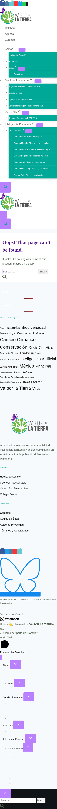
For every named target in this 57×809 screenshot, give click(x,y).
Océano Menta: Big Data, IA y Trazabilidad (32, 169)
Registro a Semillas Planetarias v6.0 (24, 87)
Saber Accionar (6, 373)
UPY (40, 382)
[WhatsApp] (24, 4)
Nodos (11, 683)
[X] (20, 4)
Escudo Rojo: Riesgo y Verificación (29, 175)
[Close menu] (1, 657)
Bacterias (13, 327)
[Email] (27, 4)
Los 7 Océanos (15, 748)
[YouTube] (16, 4)
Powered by (12, 652)
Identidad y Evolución (18, 55)
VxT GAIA (8, 725)
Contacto (10, 39)
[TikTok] (11, 4)
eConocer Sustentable (13, 482)
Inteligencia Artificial (38, 359)
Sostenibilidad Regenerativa (10, 382)
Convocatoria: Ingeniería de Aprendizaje (26, 106)
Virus (36, 388)
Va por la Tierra (15, 388)
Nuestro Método (15, 93)
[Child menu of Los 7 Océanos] (28, 131)
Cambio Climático (18, 339)
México (26, 366)
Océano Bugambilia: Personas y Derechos (32, 156)
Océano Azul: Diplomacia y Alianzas (29, 162)
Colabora (10, 28)
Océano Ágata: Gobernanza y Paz (28, 137)
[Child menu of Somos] (22, 50)
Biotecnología (8, 333)
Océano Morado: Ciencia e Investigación (31, 143)
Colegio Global (8, 494)
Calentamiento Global (30, 333)
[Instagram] (7, 4)
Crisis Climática (41, 347)
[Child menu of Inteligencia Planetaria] (39, 125)
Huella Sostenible (10, 476)
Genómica (36, 353)
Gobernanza (14, 61)
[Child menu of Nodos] (21, 69)
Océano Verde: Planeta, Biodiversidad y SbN (33, 149)
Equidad (25, 353)
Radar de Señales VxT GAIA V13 (23, 118)
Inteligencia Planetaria (14, 739)
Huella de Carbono (9, 359)
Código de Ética (9, 518)
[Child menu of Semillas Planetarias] (38, 81)
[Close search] (5, 793)
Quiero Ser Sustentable (14, 488)
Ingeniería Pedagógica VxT (20, 99)
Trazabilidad (30, 381)
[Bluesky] (20, 594)
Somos (6, 665)
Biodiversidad (34, 327)
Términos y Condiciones (14, 530)
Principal (43, 366)
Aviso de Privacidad (12, 524)
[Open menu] (3, 215)
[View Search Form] (5, 187)
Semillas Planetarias (13, 697)
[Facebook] (2, 4)
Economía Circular (9, 353)
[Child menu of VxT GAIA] (25, 113)
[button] (28, 614)
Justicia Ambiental (9, 367)
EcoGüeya (18, 74)
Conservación (13, 347)
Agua (2, 328)
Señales (27, 372)
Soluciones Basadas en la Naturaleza (17, 377)
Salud (17, 372)
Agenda (9, 33)
